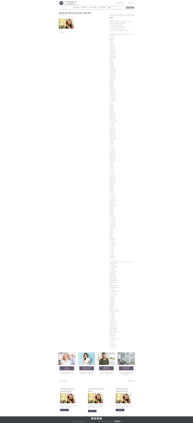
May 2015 (111, 233)
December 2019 (113, 132)
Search (111, 17)
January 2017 (112, 196)
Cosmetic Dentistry (113, 270)
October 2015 (112, 224)
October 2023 (112, 96)
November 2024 (113, 72)
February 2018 (112, 172)
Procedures (76, 7)
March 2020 (112, 126)
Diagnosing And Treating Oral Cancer (117, 28)
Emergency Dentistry (114, 285)
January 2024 (112, 91)
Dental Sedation (113, 280)
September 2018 (113, 159)
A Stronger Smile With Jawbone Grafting (118, 23)
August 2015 (112, 228)
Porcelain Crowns (113, 322)
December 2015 (113, 220)
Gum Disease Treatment (114, 291)
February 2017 (112, 195)
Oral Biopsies (112, 305)
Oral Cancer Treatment (114, 311)
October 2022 (112, 119)
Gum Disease (112, 289)
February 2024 (112, 89)
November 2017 (113, 178)
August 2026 (112, 35)
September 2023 (113, 98)
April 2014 (111, 252)
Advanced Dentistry (113, 263)
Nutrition (111, 304)
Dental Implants (113, 276)
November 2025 (113, 52)
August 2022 (112, 122)
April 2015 (111, 235)
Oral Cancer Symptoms (114, 309)
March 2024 (112, 87)
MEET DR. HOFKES (93, 7)
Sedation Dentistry (113, 331)
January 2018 (112, 174)
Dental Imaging (113, 274)
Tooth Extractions (113, 339)
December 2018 (113, 154)
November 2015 (113, 222)
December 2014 (113, 243)
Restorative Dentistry (114, 326)
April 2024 (112, 85)
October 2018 (112, 158)
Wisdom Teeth (112, 346)
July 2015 (111, 230)
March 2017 (112, 193)
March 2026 (112, 45)
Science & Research (113, 330)
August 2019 (112, 139)
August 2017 (112, 183)
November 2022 (113, 117)
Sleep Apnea (112, 333)
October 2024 (112, 74)
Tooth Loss (112, 341)
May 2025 (111, 63)
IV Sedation (112, 296)
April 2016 (111, 213)
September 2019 (113, 137)
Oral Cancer (112, 307)
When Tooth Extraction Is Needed (116, 24)
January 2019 (112, 152)
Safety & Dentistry (113, 328)
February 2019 (112, 150)
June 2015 (112, 232)
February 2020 (112, 128)
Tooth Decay (112, 337)
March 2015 (112, 237)
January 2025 (112, 69)
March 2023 (112, 109)
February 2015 (112, 239)
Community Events (113, 267)
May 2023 (111, 106)
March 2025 (112, 67)
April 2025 (111, 65)
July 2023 (111, 102)
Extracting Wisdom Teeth (115, 287)
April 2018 (111, 169)
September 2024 (113, 76)
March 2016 (112, 215)
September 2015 (113, 226)
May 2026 (111, 41)
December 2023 (113, 93)
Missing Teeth (112, 298)
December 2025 (113, 50)
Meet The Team (102, 7)
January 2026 (112, 48)
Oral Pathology (112, 315)
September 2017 (113, 182)
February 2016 (112, 217)
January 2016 (112, 219)
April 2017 (111, 191)
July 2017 (111, 185)
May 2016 (111, 211)
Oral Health (112, 313)
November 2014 (113, 245)
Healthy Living (112, 293)
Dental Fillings (112, 272)
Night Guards (112, 300)
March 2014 (112, 254)
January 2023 (112, 113)
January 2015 (112, 241)
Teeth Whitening (113, 335)
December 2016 (113, 198)
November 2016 (113, 200)
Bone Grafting (112, 265)
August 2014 (112, 246)
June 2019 (112, 143)
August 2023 (112, 100)
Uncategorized (112, 344)
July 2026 (111, 37)
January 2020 (112, 130)
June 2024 (112, 82)
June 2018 (112, 165)
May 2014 (111, 250)
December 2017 (113, 176)
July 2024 (111, 80)
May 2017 (111, 189)
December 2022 (113, 115)
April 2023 (111, 108)
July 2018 (111, 163)
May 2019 (111, 145)
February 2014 (112, 256)
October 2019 (112, 135)
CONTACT (109, 7)
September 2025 (113, 56)
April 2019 (111, 146)
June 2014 (112, 248)
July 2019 (111, 141)
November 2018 (113, 156)
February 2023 (112, 111)
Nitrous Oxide (112, 302)
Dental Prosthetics (113, 278)
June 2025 (112, 61)
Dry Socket (112, 283)
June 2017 (112, 187)
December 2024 (113, 71)
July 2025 (111, 59)
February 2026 (112, 46)
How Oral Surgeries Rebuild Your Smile (117, 26)
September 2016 (113, 204)
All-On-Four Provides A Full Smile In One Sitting (119, 30)
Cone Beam (112, 268)
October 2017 (112, 180)
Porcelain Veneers (113, 324)
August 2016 (112, 206)
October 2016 (112, 202)
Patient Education (113, 320)
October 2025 (112, 54)
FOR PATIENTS (84, 7)
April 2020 (112, 124)
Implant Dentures (113, 294)
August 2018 (112, 161)
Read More (64, 410)
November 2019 (113, 133)
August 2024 (112, 78)
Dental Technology (113, 281)
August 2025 (112, 58)
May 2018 (111, 167)
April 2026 (112, 43)
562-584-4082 (131, 2)
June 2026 (112, 39)
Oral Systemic (112, 318)
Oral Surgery (112, 317)
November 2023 (113, 95)
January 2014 (112, 257)
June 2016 (112, 209)
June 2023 (112, 104)
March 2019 (112, 148)
